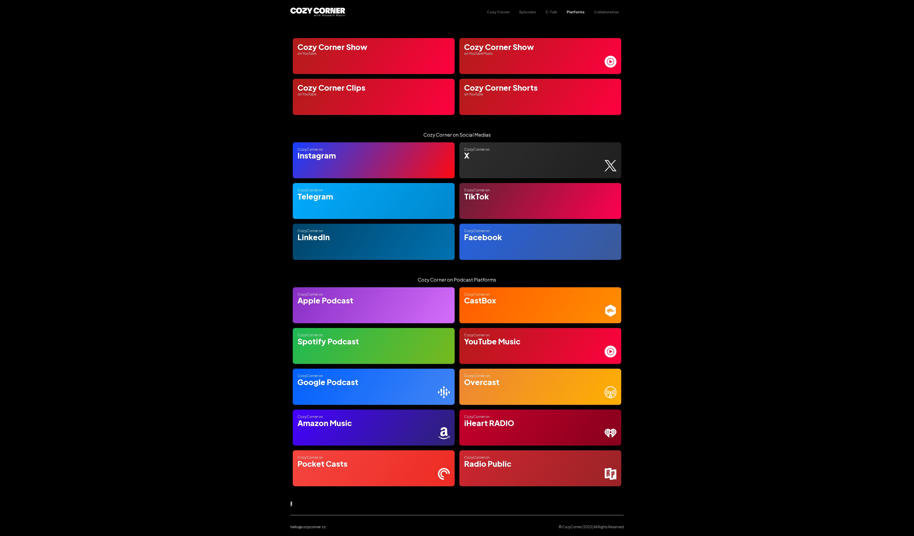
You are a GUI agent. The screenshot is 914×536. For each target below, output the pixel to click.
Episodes (527, 12)
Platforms (576, 12)
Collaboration (606, 12)
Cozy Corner (498, 12)
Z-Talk (551, 12)
